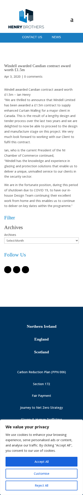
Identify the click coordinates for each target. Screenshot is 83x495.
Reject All (41, 485)
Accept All (42, 461)
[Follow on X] (16, 269)
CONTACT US (32, 37)
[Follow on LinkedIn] (25, 269)
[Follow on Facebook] (7, 269)
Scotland (41, 352)
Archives (10, 235)
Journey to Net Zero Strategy (41, 407)
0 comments (33, 76)
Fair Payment (41, 395)
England (41, 339)
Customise (41, 473)
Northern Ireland (41, 326)
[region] (41, 457)
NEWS (56, 37)
